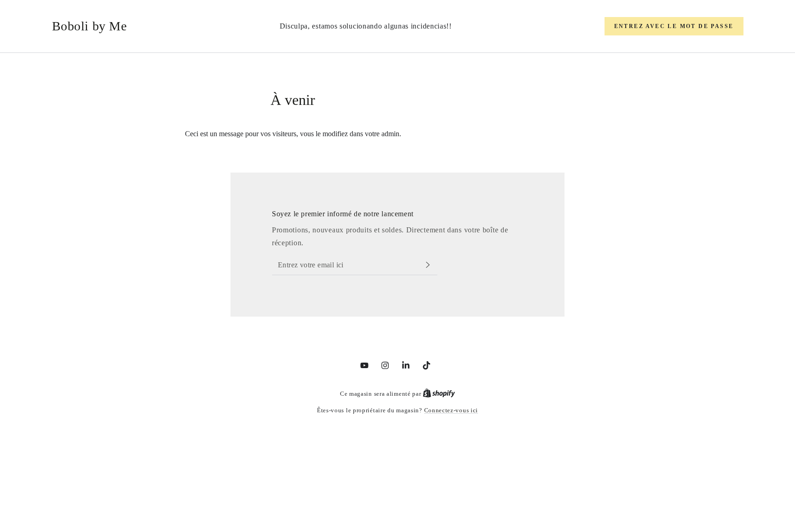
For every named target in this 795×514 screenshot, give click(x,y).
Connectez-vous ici (451, 410)
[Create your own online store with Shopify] (439, 393)
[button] (674, 26)
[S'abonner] (432, 264)
